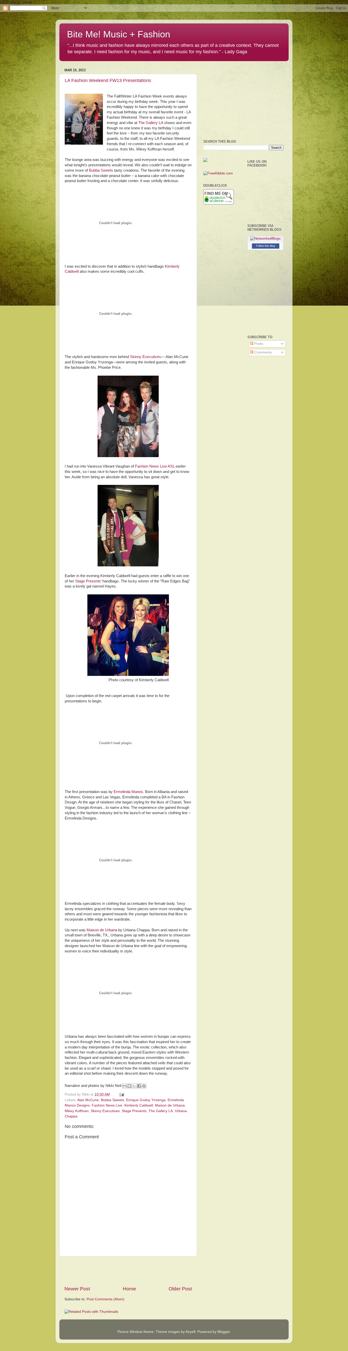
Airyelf (190, 1332)
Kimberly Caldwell (138, 1105)
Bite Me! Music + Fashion (118, 34)
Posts (258, 344)
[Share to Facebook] (139, 1085)
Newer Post (77, 1288)
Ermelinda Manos (128, 792)
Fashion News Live (107, 1105)
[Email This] (124, 1085)
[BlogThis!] (129, 1085)
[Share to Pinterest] (143, 1085)
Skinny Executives (145, 357)
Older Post (180, 1288)
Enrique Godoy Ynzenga (146, 1100)
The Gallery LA (151, 123)
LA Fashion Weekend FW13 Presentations (108, 80)
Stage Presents (88, 581)
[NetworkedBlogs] (265, 238)
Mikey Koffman (77, 1111)
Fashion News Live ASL (155, 466)
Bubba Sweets (101, 170)
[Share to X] (134, 1085)
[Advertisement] (128, 1271)
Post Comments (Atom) (105, 1299)
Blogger (224, 1332)
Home (129, 1288)
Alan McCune (88, 1100)
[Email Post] (121, 1094)
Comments (262, 352)
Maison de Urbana (102, 930)
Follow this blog (265, 245)
